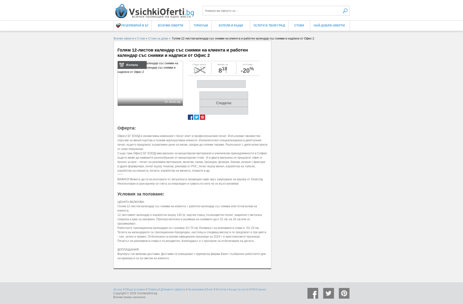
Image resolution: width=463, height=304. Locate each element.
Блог (210, 289)
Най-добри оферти (329, 25)
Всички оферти (170, 25)
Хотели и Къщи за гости (232, 289)
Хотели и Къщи (230, 25)
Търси (345, 10)
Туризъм (201, 25)
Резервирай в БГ (135, 25)
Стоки (299, 25)
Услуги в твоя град (269, 25)
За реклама (196, 289)
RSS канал (259, 289)
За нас (117, 289)
